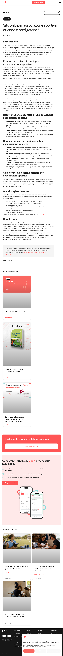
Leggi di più (8, 572)
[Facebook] (3, 636)
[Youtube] (10, 636)
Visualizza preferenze (54, 651)
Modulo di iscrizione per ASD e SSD (15, 311)
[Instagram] (5, 636)
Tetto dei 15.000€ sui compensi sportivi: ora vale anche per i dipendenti (44, 569)
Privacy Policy (45, 654)
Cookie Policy (39, 654)
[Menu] (60, 2)
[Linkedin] (8, 636)
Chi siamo (28, 633)
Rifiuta (40, 651)
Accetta (29, 651)
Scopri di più (8, 317)
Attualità (7, 19)
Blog (39, 633)
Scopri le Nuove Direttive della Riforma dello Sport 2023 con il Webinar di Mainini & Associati (14, 419)
